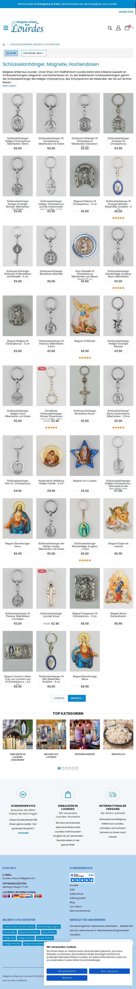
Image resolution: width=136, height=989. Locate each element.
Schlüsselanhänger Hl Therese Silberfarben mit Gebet (17, 616)
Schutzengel (10, 932)
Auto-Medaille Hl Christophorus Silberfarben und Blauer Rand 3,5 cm (84, 275)
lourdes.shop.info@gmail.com (19, 878)
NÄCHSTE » (77, 698)
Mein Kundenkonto (80, 910)
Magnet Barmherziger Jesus (17, 545)
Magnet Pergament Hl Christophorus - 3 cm (84, 615)
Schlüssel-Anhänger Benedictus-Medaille (51, 272)
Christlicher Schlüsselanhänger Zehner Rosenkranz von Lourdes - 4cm (51, 414)
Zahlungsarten (78, 898)
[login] (118, 27)
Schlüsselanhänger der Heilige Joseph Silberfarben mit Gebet (51, 546)
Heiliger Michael (45, 938)
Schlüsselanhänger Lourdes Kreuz (51, 615)
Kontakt (23, 833)
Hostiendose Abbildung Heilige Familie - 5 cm (51, 482)
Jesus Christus (49, 932)
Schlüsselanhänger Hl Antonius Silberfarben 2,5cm (51, 344)
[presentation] (5, 745)
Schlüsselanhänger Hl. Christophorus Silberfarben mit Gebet (51, 141)
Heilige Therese (25, 938)
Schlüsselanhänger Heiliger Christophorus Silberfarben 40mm (17, 141)
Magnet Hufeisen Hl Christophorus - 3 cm (85, 202)
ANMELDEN (126, 11)
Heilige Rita (9, 938)
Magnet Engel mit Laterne (118, 545)
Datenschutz (77, 893)
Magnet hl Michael (84, 341)
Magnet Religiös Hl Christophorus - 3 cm (18, 342)
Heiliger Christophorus (35, 943)
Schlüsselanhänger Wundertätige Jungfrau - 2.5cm (85, 546)
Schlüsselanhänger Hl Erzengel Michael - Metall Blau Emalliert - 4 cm (118, 205)
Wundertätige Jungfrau (49, 926)
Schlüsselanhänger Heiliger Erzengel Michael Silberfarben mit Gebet (17, 205)
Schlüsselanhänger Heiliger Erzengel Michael (118, 344)
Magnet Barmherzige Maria (85, 677)
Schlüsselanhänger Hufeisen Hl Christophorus (118, 141)
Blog (72, 902)
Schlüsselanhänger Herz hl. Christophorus (17, 482)
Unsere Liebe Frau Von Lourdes (19, 926)
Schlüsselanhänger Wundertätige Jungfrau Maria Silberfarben (118, 274)
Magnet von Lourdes (85, 480)
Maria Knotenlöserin (29, 932)
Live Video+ (76, 906)
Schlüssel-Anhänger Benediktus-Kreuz (84, 412)
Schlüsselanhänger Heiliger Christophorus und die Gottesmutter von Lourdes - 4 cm (51, 205)
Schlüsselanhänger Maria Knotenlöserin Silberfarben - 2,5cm (118, 413)
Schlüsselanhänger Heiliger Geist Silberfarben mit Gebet (17, 413)
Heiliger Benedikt (12, 943)
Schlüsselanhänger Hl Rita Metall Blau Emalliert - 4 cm (51, 679)
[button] (110, 28)
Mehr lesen (9, 85)
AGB (72, 889)
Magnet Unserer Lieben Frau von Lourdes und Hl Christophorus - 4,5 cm (17, 680)
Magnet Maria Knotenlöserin (118, 615)
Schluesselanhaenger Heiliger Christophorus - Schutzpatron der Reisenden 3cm (118, 484)
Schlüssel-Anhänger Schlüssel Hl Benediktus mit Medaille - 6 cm (17, 274)
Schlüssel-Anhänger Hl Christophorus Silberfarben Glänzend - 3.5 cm (84, 142)
